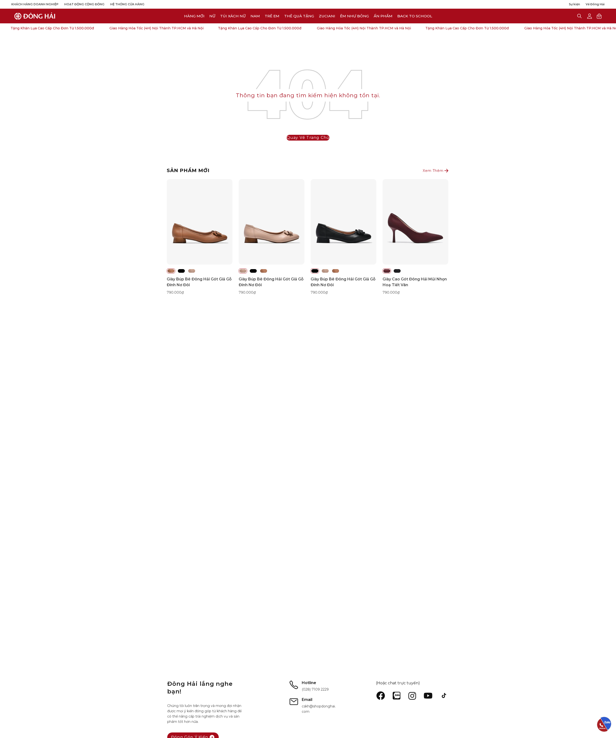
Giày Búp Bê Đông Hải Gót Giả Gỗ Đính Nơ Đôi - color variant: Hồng (191, 270)
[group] (308, 237)
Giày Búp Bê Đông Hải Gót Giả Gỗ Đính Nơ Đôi (199, 282)
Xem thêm (433, 170)
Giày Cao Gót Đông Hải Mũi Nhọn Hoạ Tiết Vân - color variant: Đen (397, 270)
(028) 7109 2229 (315, 689)
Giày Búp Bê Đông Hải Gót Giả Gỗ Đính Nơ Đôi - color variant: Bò (171, 270)
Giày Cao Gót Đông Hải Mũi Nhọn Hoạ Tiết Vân (415, 282)
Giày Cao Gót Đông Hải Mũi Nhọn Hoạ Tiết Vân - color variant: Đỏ (387, 270)
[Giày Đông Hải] (34, 16)
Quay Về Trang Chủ (308, 137)
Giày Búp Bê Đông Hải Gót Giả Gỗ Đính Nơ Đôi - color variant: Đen (181, 270)
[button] (327, 16)
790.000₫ (175, 292)
